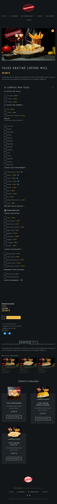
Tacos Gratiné (12, 328)
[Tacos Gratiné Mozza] (10, 362)
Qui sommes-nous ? (27, 16)
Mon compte (50, 16)
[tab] (24, 342)
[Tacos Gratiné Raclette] (28, 362)
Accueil (4, 16)
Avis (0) (34, 342)
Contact (40, 16)
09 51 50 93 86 (18, 488)
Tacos (11, 326)
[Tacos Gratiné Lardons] (46, 362)
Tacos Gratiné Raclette (25, 368)
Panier (29, 20)
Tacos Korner (45, 499)
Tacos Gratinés (17, 326)
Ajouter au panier (13, 317)
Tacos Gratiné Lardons (44, 368)
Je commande (14, 16)
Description (24, 342)
